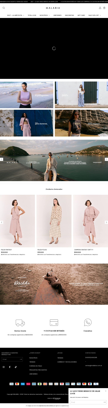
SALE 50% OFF (93, 15)
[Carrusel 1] (26, 95)
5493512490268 (91, 357)
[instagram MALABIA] (4, 367)
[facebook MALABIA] (10, 367)
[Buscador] (4, 8)
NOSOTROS (44, 15)
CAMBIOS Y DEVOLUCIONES (67, 362)
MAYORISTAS (69, 15)
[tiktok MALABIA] (16, 367)
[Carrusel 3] (26, 123)
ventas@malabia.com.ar (93, 365)
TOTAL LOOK (32, 15)
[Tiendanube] (54, 399)
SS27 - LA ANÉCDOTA (14, 15)
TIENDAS (32, 362)
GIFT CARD (81, 15)
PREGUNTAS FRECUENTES (38, 370)
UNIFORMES (57, 15)
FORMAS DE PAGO (35, 366)
